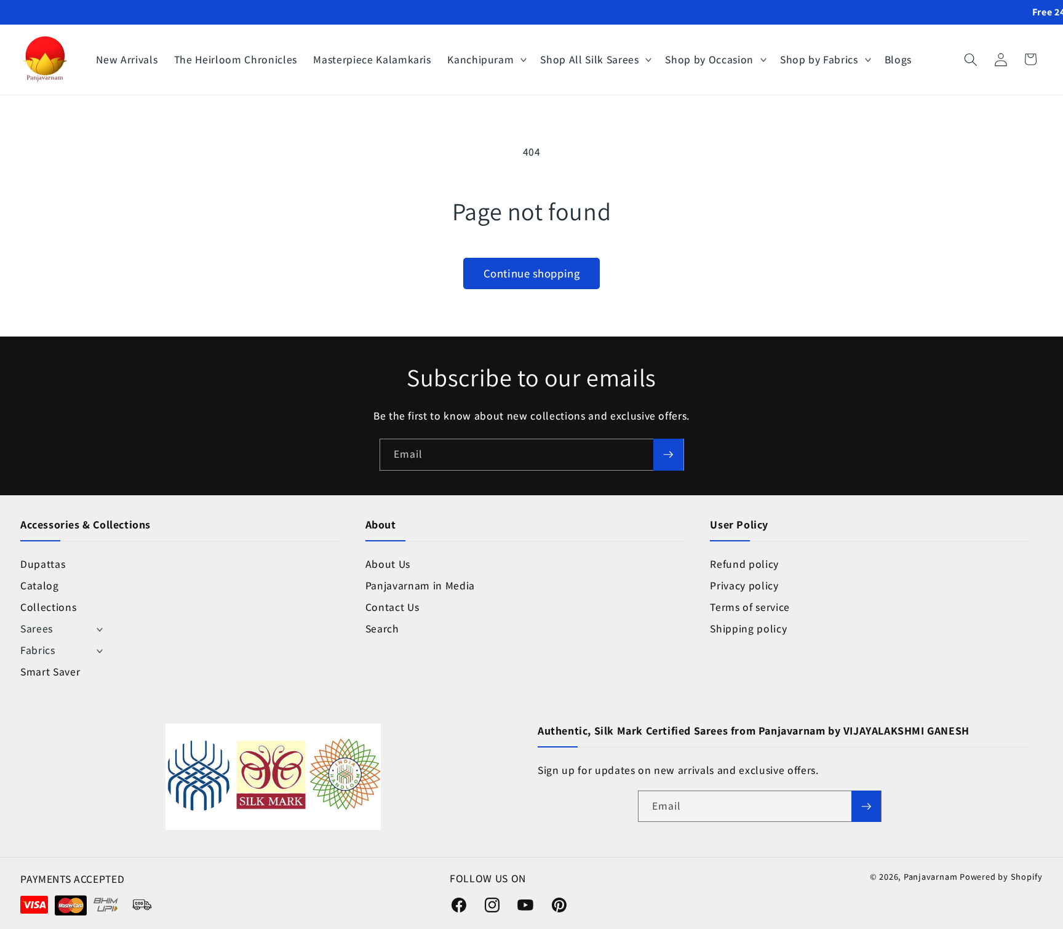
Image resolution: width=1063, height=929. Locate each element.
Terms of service (750, 607)
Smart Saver (50, 671)
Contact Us (392, 607)
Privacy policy (744, 585)
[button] (485, 59)
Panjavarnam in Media (420, 585)
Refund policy (744, 564)
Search (382, 628)
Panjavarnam (930, 876)
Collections (48, 607)
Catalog (39, 585)
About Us (387, 564)
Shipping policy (748, 628)
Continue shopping (531, 273)
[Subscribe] (668, 455)
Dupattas (42, 564)
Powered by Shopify (1001, 876)
